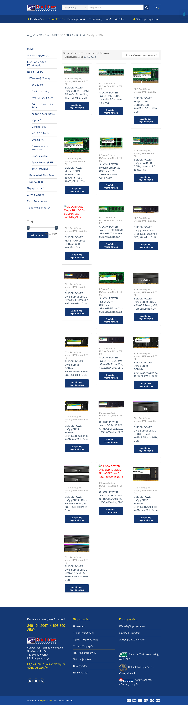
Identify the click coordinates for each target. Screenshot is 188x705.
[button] (182, 4)
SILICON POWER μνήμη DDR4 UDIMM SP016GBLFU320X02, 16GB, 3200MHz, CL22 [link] (111, 427)
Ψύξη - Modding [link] (40, 168)
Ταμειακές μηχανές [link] (39, 207)
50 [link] (88, 56)
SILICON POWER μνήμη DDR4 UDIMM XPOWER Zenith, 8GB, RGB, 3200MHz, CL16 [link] (146, 303)
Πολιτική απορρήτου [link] (84, 652)
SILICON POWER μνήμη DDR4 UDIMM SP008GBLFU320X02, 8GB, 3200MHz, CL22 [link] (145, 232)
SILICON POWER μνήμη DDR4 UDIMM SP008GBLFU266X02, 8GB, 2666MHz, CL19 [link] (76, 298)
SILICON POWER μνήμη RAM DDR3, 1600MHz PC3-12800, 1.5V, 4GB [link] (110, 97)
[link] (184, 14)
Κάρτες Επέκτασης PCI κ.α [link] (42, 105)
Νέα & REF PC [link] (55, 19)
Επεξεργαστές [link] (40, 91)
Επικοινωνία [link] (80, 672)
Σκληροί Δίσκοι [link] (40, 156)
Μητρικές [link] (37, 120)
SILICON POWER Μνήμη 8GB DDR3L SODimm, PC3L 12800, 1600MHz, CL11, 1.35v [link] (109, 171)
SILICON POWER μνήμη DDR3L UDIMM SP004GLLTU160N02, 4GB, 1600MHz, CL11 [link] (77, 92)
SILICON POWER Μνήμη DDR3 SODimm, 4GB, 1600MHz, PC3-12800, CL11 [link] (145, 104)
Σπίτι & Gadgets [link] (36, 194)
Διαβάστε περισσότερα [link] (77, 106)
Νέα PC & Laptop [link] (41, 133)
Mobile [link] (30, 49)
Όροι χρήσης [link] (80, 666)
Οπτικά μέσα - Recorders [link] (40, 147)
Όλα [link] (93, 56)
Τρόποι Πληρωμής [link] (83, 646)
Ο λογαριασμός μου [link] (147, 19)
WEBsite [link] (119, 19)
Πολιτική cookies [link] (82, 659)
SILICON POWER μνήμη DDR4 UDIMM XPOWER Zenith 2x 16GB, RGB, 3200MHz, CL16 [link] (77, 573)
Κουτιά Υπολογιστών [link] (43, 113)
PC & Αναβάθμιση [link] (76, 35)
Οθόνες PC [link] (38, 139)
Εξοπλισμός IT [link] (37, 181)
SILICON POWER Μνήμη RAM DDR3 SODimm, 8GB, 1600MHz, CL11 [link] (75, 242)
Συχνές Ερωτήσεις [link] (129, 633)
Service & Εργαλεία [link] (38, 55)
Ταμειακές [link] (95, 19)
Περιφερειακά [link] (76, 19)
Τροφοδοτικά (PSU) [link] (42, 162)
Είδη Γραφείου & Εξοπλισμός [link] (37, 63)
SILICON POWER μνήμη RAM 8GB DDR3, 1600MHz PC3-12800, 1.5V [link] (145, 164)
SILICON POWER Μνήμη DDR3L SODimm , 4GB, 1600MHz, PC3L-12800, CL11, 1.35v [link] (75, 174)
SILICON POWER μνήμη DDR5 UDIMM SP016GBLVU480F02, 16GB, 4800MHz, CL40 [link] (111, 497)
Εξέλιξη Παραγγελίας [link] (132, 626)
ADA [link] (108, 19)
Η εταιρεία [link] (79, 626)
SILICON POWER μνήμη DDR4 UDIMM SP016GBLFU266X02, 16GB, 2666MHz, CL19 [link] (111, 362)
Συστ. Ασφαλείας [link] (37, 201)
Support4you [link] (46, 700)
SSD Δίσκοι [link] (38, 84)
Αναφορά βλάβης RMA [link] (132, 639)
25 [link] (85, 56)
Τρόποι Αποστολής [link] (83, 633)
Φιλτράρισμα (37, 235)
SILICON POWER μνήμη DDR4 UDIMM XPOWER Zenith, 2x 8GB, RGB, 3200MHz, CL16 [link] (76, 503)
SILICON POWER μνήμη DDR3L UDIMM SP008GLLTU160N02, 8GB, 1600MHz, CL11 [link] (111, 231)
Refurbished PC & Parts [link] (41, 175)
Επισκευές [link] (36, 19)
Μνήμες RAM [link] (71, 81)
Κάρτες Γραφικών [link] (42, 97)
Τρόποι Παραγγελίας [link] (85, 639)
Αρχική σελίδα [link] (35, 35)
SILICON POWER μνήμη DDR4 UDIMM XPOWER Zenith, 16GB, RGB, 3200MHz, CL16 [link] (146, 433)
